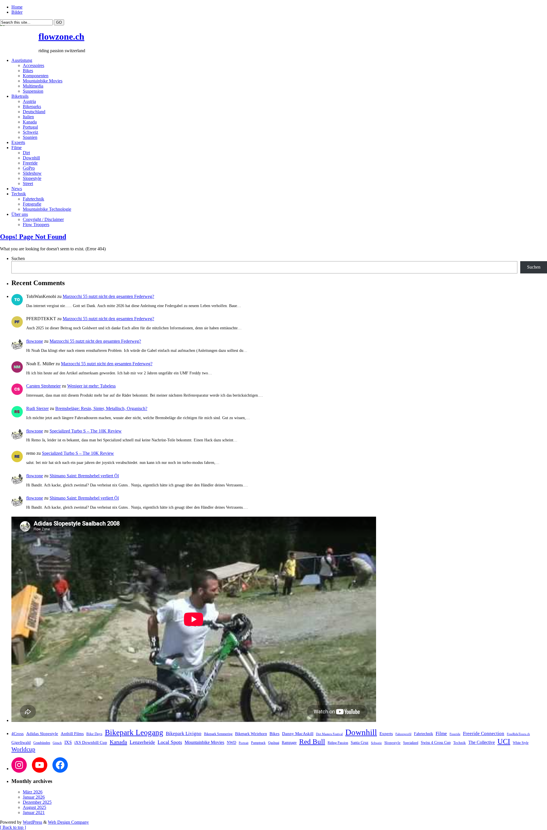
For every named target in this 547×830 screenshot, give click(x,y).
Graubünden (41, 743)
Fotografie (32, 204)
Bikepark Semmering (218, 734)
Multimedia (33, 86)
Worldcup (23, 749)
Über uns (19, 214)
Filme (16, 147)
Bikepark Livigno (183, 733)
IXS (68, 742)
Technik (18, 193)
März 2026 (32, 792)
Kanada (30, 121)
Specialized (410, 743)
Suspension (33, 91)
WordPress (32, 822)
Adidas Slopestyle (42, 733)
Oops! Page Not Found (33, 236)
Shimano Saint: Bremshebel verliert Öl (84, 475)
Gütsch (57, 742)
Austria (29, 101)
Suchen (18, 258)
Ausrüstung (21, 60)
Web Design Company (68, 822)
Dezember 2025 (37, 802)
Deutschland (34, 111)
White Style (520, 743)
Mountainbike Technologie (47, 209)
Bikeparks (32, 106)
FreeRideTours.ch (518, 734)
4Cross (17, 733)
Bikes (28, 70)
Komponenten (35, 75)
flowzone (34, 341)
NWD (231, 742)
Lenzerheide (142, 742)
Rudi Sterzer (37, 408)
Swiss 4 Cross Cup (436, 742)
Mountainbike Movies (42, 80)
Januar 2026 (34, 797)
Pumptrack (258, 743)
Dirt (26, 152)
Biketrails (19, 96)
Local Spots (170, 742)
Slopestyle (32, 178)
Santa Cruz (359, 742)
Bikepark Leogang (134, 732)
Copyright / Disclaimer (43, 219)
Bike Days (94, 734)
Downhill (31, 157)
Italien (28, 116)
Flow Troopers (36, 224)
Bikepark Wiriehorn (251, 733)
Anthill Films (72, 733)
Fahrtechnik (33, 198)
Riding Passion (338, 743)
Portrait (243, 742)
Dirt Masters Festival (329, 734)
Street (28, 183)
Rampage (289, 742)
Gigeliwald (21, 742)
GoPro (29, 168)
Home (17, 7)
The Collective (481, 742)
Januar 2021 (34, 812)
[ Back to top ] (13, 827)
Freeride (30, 163)
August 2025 (34, 807)
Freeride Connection (483, 733)
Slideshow (32, 173)
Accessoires (33, 65)
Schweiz (30, 132)
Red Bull (312, 741)
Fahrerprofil (403, 734)
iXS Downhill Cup (90, 742)
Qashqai (273, 743)
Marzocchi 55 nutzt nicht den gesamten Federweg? (108, 296)
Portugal (30, 127)
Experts (18, 142)
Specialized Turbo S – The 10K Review (86, 431)
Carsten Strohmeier (43, 385)
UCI (503, 741)
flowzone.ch (61, 36)
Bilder (17, 12)
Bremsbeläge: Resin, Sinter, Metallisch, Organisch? (101, 408)
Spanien (30, 137)
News (16, 188)
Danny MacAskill (297, 733)
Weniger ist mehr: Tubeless (91, 385)
